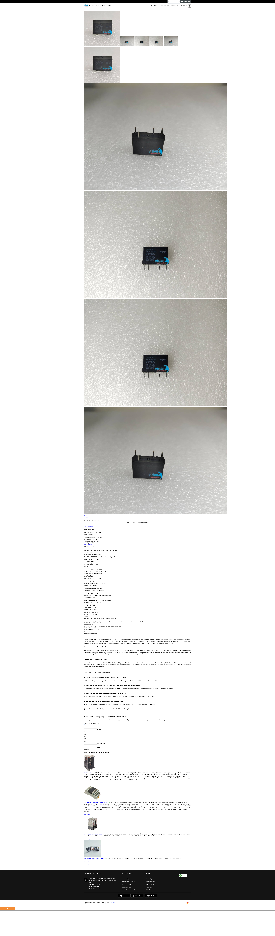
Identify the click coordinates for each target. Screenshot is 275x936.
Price (85, 553)
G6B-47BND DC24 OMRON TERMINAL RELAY (95, 802)
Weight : (136, 774)
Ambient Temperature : (107, 779)
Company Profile (164, 5)
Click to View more (88, 544)
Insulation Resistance (89, 571)
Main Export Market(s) (89, 628)
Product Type (87, 573)
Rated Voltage (87, 597)
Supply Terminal (88, 576)
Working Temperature (89, 575)
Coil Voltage (87, 561)
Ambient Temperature (89, 578)
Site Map (148, 890)
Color (85, 566)
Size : (125, 774)
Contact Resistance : (111, 778)
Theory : (176, 774)
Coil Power (86, 564)
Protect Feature (88, 587)
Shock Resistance (88, 611)
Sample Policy (87, 626)
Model (85, 604)
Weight (85, 568)
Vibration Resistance (89, 600)
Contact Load (87, 569)
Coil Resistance (87, 614)
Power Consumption (89, 588)
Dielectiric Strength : (137, 776)
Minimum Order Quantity (90, 554)
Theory (85, 581)
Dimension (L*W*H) (89, 583)
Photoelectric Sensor (127, 887)
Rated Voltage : (175, 773)
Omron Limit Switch (127, 884)
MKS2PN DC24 (87, 773)
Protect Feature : (138, 779)
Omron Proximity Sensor (128, 881)
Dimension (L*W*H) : (173, 778)
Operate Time (87, 585)
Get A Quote (187, 1)
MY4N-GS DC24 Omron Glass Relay (93, 834)
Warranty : (185, 834)
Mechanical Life (87, 590)
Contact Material (88, 580)
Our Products (174, 5)
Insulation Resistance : (153, 774)
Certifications (87, 631)
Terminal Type (87, 593)
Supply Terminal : (122, 809)
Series (85, 616)
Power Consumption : (107, 776)
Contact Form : (123, 807)
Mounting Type (87, 612)
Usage (85, 563)
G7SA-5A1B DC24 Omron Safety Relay (94, 858)
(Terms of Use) (112, 902)
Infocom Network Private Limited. (104, 903)
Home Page (154, 5)
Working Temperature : (150, 778)
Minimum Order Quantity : (111, 773)
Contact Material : (124, 779)
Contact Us (184, 5)
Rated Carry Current (89, 605)
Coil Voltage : (125, 778)
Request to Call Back (89, 548)
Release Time (87, 607)
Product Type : (159, 773)
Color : (141, 773)
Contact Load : (104, 774)
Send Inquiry (97, 548)
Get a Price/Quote (88, 526)
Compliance (86, 609)
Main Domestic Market (89, 629)
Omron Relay (125, 879)
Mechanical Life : (169, 776)
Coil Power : (135, 778)
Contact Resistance (88, 559)
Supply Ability (87, 622)
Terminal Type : (126, 773)
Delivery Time (87, 624)
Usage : (107, 804)
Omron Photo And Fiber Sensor (130, 889)
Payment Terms (88, 621)
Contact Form (87, 599)
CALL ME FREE (95, 864)
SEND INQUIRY (87, 864)
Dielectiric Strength (88, 595)
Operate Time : (91, 776)
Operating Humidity (89, 602)
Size (85, 592)
